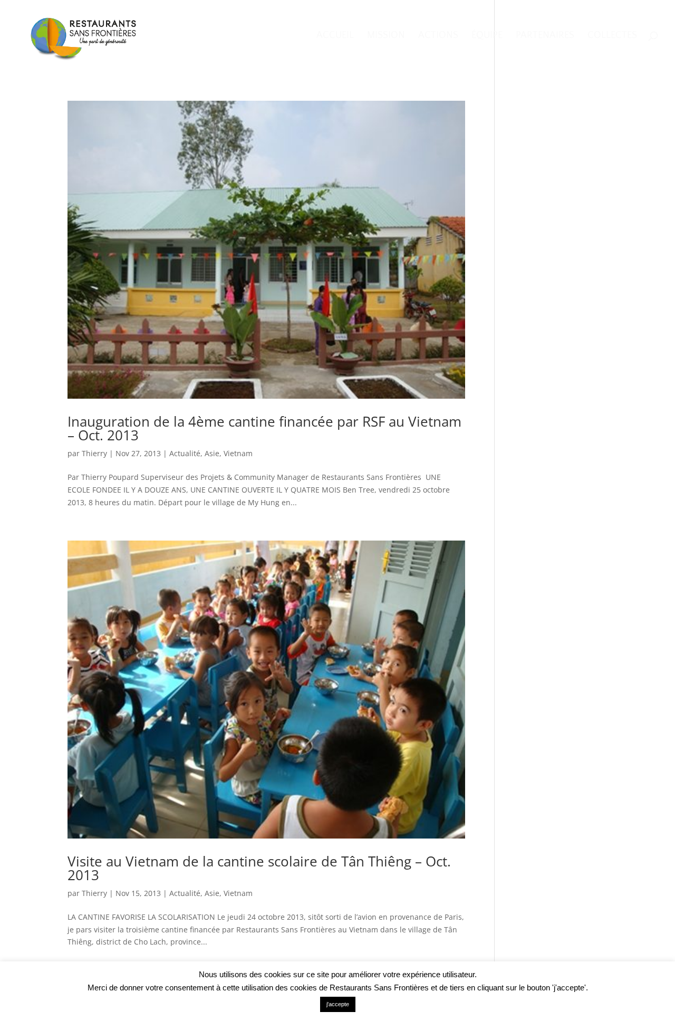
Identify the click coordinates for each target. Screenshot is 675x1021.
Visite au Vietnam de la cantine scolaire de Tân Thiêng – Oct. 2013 (259, 868)
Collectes (612, 36)
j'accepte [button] (337, 1004)
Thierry (94, 453)
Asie (212, 453)
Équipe (487, 36)
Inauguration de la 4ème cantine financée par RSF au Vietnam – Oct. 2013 (264, 428)
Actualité (184, 453)
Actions (438, 36)
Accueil (335, 36)
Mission (386, 36)
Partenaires (545, 36)
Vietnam (238, 453)
